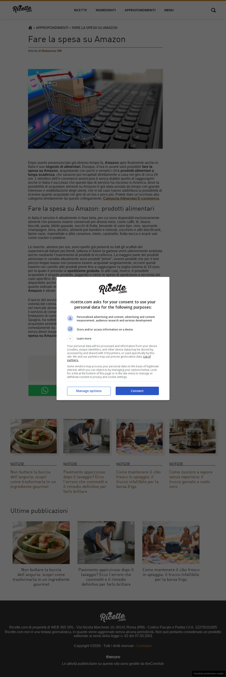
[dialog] (113, 338)
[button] (113, 339)
